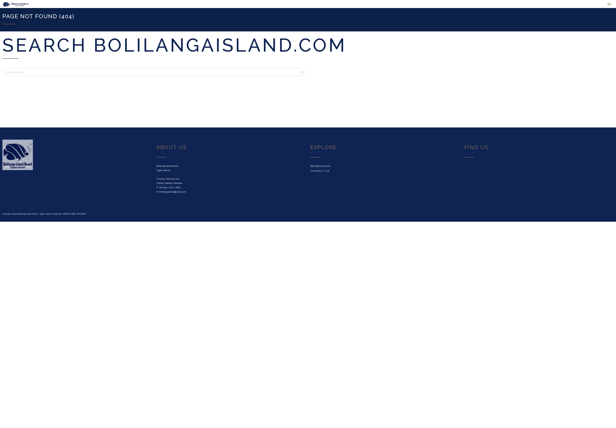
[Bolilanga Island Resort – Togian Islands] (51, 5)
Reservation (320, 167)
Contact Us (319, 172)
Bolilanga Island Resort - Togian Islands (35, 215)
